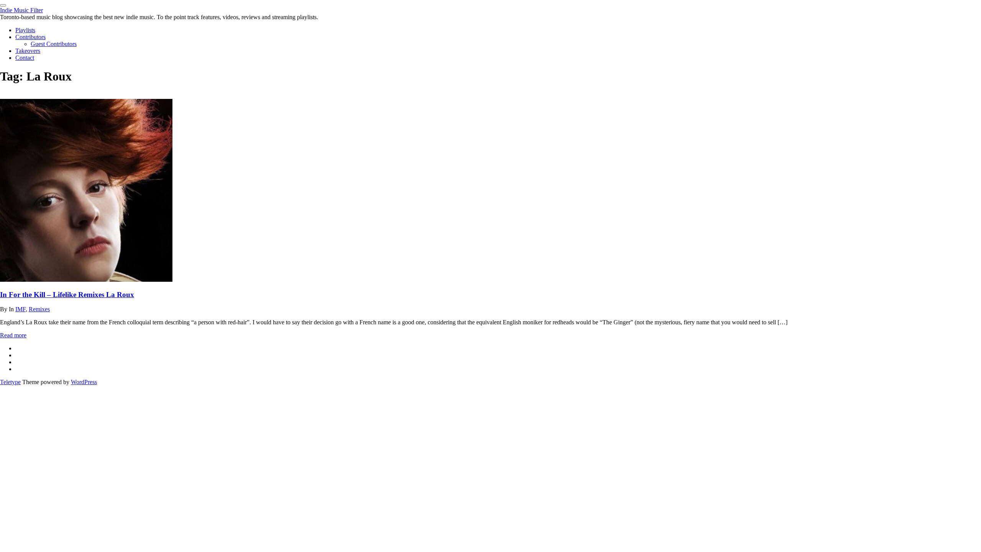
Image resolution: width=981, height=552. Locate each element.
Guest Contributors (54, 44)
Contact (24, 57)
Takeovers (27, 51)
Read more (13, 335)
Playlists (25, 30)
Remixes (39, 309)
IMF (20, 309)
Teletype (10, 382)
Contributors (30, 37)
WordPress (84, 382)
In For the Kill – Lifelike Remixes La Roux (67, 295)
